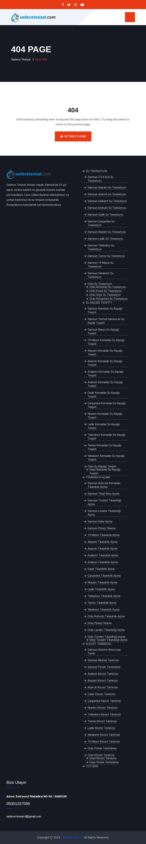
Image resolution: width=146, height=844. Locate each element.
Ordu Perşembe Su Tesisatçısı (108, 298)
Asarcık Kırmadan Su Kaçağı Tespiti (105, 363)
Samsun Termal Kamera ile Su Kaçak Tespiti (106, 321)
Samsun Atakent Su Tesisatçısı (107, 201)
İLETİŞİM (92, 766)
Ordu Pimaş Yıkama (99, 623)
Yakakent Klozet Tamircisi (104, 734)
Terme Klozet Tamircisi (102, 721)
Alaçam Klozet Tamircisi (103, 680)
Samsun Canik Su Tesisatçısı (105, 214)
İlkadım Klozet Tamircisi (103, 707)
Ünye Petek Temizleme (104, 762)
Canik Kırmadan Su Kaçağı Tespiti (104, 394)
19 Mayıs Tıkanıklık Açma (103, 535)
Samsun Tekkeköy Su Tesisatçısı (101, 247)
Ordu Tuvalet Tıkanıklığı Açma (106, 636)
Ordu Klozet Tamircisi (101, 755)
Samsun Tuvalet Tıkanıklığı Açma (104, 502)
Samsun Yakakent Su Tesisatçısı (100, 275)
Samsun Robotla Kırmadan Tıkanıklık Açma (104, 485)
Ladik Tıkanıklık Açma (101, 589)
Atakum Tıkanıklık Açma (103, 562)
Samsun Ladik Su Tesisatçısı (105, 238)
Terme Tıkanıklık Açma (102, 603)
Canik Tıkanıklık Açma (101, 569)
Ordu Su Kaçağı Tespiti (102, 466)
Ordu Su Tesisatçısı (100, 283)
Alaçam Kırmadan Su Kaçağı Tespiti (105, 352)
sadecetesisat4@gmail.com (23, 816)
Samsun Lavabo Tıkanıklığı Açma (104, 512)
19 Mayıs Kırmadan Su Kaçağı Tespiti (106, 342)
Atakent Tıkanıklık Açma (103, 555)
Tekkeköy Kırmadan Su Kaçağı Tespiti (106, 436)
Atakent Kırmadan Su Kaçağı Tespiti (105, 373)
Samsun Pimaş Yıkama (101, 528)
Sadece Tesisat (20, 59)
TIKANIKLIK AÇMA (98, 477)
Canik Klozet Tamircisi (101, 694)
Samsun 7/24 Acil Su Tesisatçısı (100, 178)
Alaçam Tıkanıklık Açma (102, 542)
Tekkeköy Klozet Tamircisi (104, 714)
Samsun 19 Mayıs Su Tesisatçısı (100, 264)
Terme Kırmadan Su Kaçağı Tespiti (104, 447)
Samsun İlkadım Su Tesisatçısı (107, 232)
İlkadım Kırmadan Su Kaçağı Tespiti (105, 415)
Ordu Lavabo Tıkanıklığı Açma (106, 630)
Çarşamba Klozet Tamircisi (104, 701)
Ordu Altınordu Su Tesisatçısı (107, 287)
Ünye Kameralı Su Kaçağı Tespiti (104, 471)
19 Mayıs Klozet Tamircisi (104, 741)
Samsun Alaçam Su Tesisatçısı (107, 187)
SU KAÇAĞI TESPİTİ (99, 302)
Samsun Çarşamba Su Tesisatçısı (101, 223)
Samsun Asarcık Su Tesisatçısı (107, 194)
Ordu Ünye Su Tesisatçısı (105, 295)
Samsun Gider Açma (100, 521)
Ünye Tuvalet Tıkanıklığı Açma (108, 640)
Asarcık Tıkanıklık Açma (102, 548)
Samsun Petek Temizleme (104, 667)
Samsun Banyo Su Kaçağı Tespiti (103, 331)
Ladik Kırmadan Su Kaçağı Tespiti (104, 426)
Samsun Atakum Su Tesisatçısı (107, 208)
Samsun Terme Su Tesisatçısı (106, 256)
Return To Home (75, 136)
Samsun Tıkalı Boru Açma (103, 493)
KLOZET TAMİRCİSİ (98, 644)
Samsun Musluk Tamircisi (103, 660)
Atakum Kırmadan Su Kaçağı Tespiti (105, 384)
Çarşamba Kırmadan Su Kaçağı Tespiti (107, 405)
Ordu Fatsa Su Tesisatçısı (105, 291)
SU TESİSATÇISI (96, 171)
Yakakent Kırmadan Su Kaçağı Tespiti (106, 457)
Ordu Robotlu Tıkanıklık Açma (106, 616)
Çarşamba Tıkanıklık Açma (104, 575)
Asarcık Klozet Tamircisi (103, 687)
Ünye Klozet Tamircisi (102, 758)
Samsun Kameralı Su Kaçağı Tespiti (105, 310)
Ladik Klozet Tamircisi (101, 728)
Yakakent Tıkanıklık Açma (103, 609)
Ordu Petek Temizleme (102, 748)
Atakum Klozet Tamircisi (103, 673)
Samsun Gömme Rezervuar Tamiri (104, 651)
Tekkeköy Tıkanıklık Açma (104, 596)
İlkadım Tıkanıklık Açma (102, 582)
